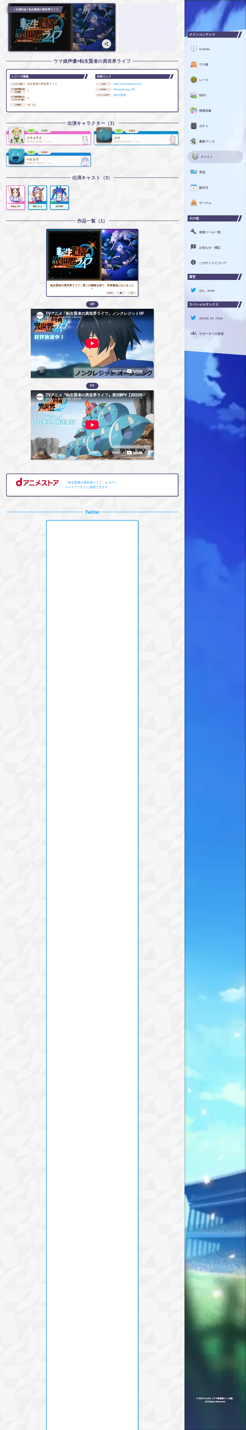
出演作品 (21, 9)
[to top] (174, 1421)
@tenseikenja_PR (124, 89)
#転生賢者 (119, 95)
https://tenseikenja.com (127, 83)
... (12, 9)
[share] (106, 43)
